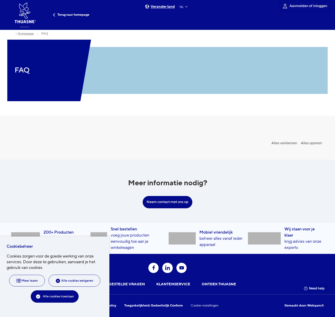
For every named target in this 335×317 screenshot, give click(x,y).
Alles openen (311, 143)
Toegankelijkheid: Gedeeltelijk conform (153, 306)
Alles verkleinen (284, 143)
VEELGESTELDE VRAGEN (122, 284)
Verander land (163, 7)
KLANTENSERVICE (173, 284)
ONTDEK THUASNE (219, 284)
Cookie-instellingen (205, 306)
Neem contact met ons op (167, 202)
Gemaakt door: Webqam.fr (304, 306)
